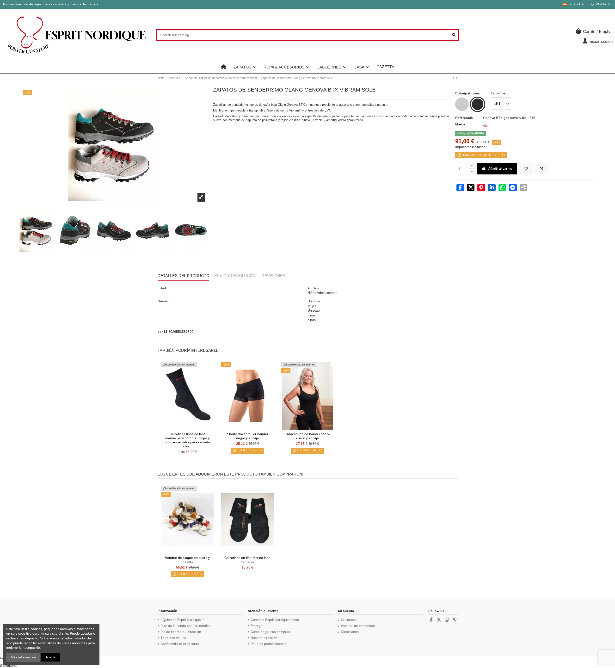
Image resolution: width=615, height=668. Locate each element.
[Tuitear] (471, 188)
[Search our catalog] (454, 35)
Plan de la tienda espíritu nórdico (185, 626)
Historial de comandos (358, 626)
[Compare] (187, 428)
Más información (23, 657)
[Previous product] (453, 78)
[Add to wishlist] (526, 168)
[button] (245, 67)
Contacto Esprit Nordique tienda (275, 620)
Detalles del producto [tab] (183, 276)
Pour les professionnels (268, 644)
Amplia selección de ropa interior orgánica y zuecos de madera (50, 4)
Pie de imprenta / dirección (180, 632)
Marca (460, 124)
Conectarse (9, 666)
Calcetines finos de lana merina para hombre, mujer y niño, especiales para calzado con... (187, 440)
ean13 (162, 332)
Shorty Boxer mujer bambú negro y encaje (247, 436)
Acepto (51, 657)
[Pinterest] (481, 188)
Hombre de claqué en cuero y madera (187, 560)
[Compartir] (460, 188)
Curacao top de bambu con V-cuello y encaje (307, 436)
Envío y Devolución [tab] (235, 276)
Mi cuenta (348, 620)
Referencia (464, 118)
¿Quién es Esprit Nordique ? (182, 620)
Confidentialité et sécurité (179, 644)
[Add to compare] (541, 168)
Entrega (257, 626)
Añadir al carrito (500, 168)
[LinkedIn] (492, 188)
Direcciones (350, 632)
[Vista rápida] (194, 428)
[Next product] (456, 78)
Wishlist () (604, 4)
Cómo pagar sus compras (270, 632)
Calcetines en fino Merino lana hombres (247, 560)
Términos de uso (173, 638)
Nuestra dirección (264, 638)
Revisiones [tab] (273, 276)
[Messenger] (513, 188)
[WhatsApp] (502, 188)
